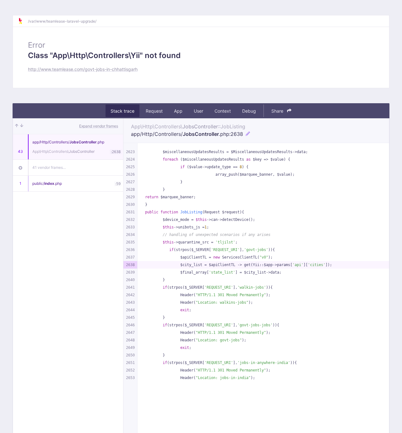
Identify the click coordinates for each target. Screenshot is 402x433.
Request (154, 111)
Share (278, 111)
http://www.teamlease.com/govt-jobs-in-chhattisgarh (83, 69)
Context (223, 111)
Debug (249, 111)
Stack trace (122, 111)
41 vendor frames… (49, 167)
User (198, 111)
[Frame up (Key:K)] (17, 126)
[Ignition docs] (23, 21)
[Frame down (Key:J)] (22, 126)
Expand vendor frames (98, 126)
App (178, 111)
